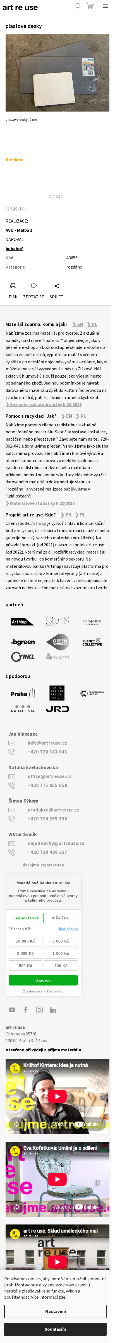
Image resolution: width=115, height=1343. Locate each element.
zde (62, 1297)
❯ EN (77, 324)
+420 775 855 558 (47, 785)
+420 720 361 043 (47, 751)
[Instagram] (39, 1010)
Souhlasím (55, 1329)
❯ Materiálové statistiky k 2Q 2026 (40, 503)
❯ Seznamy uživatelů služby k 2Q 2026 (44, 405)
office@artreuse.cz (49, 776)
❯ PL (92, 324)
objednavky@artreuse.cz (56, 843)
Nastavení (55, 1311)
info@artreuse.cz (47, 743)
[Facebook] (25, 1010)
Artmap (38, 523)
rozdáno (74, 267)
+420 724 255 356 (47, 818)
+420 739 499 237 (47, 852)
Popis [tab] (56, 197)
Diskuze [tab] (17, 209)
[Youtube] (12, 1010)
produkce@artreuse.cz (53, 809)
